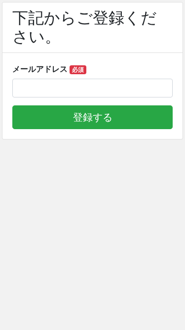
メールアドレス (48, 69)
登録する (92, 117)
